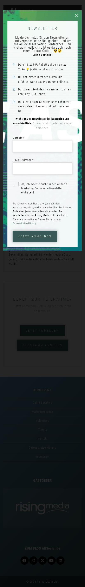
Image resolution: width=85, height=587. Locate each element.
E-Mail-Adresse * (23, 160)
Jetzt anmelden (35, 236)
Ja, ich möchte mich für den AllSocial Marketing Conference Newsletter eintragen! (44, 188)
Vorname (18, 137)
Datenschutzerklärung (25, 223)
